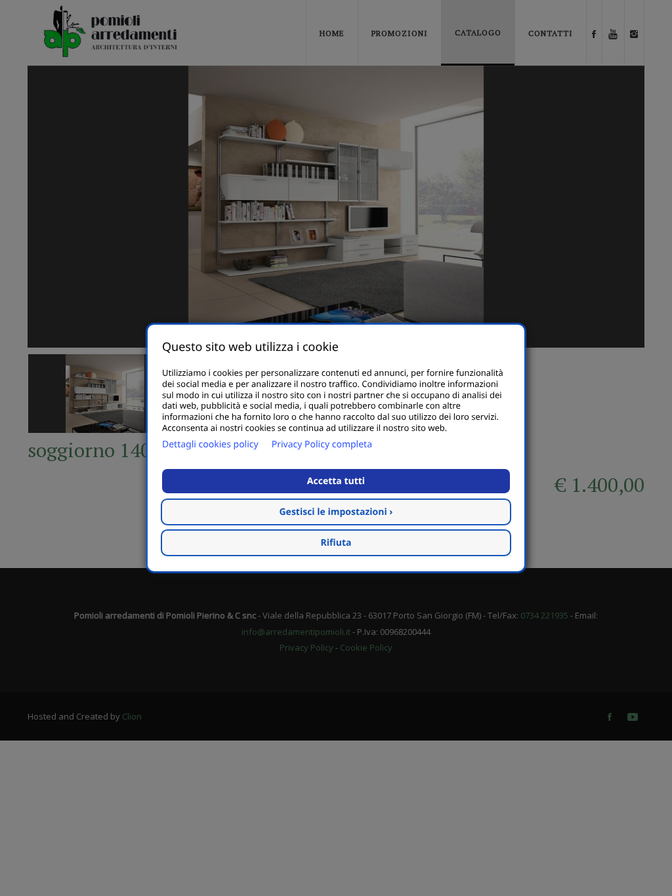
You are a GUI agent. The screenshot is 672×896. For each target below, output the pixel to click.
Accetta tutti (336, 481)
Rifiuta (336, 543)
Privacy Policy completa (322, 444)
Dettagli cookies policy (210, 444)
